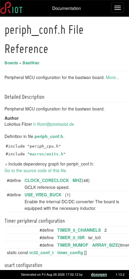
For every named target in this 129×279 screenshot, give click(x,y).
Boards (11, 63)
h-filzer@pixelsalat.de (53, 124)
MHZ (77, 180)
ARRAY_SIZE (105, 245)
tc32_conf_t (41, 252)
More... (112, 77)
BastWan (30, 63)
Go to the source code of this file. (35, 170)
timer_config (70, 252)
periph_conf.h (48, 136)
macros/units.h (46, 154)
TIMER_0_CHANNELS (79, 230)
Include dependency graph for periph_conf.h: (50, 164)
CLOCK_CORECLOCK (47, 180)
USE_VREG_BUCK (43, 195)
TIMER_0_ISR (71, 237)
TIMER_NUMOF (72, 245)
